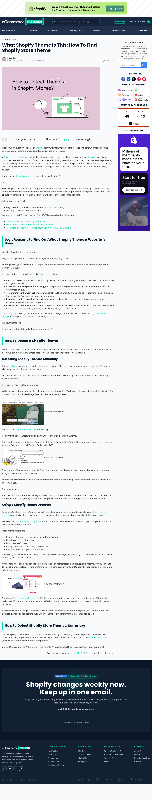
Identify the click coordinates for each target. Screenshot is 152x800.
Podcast (96, 30)
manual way (11, 366)
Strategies (52, 30)
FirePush (81, 653)
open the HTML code (27, 429)
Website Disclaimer (109, 780)
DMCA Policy (98, 780)
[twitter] (134, 79)
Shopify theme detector (15, 157)
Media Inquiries (110, 761)
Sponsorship (142, 30)
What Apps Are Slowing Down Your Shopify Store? (30, 224)
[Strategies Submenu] (59, 30)
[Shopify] (76, 8)
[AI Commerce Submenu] (17, 30)
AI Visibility (32, 30)
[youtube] (144, 79)
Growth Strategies (85, 754)
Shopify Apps (76, 30)
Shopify (64, 139)
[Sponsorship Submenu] (150, 30)
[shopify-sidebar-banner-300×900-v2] (134, 182)
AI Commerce (8, 30)
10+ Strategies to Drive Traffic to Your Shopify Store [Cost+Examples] (39, 227)
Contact (141, 21)
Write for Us (108, 758)
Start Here (82, 751)
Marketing (10, 39)
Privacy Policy (89, 780)
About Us (132, 21)
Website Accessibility (142, 780)
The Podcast (52, 754)
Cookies (133, 779)
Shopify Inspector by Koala (28, 521)
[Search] (55, 21)
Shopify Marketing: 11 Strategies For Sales (26, 221)
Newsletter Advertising (113, 754)
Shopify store (23, 176)
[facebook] (123, 79)
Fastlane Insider (118, 30)
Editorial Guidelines (142, 758)
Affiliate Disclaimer (121, 780)
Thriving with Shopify (56, 765)
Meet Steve (139, 754)
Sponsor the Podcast (112, 751)
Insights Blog (53, 751)
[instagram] (139, 79)
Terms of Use (80, 780)
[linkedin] (128, 79)
